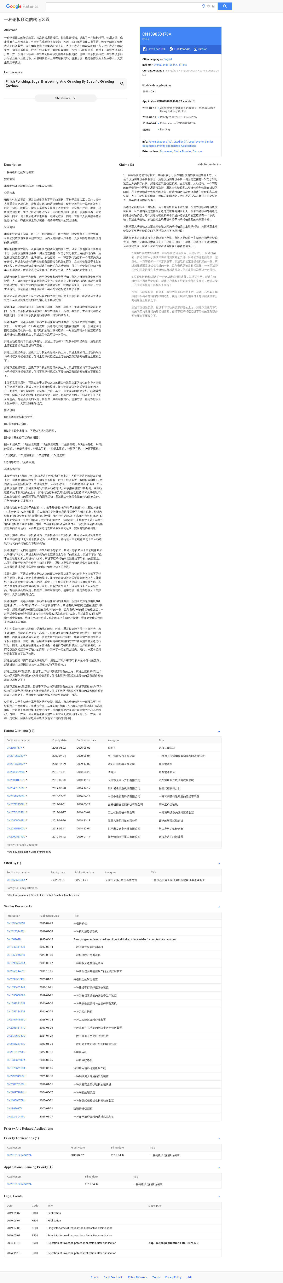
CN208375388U (16, 1084)
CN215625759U (16, 1043)
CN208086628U (16, 820)
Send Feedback (113, 1277)
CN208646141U (16, 1027)
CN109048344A (16, 987)
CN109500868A (16, 995)
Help (189, 1277)
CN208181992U (16, 828)
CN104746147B (16, 946)
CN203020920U (16, 771)
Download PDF (156, 49)
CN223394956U (16, 1076)
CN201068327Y (16, 755)
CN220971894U (16, 1092)
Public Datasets (137, 1277)
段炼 (165, 65)
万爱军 (158, 65)
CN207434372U (16, 812)
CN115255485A (16, 879)
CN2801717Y (15, 747)
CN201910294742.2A (19, 1155)
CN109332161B (16, 1003)
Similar (202, 49)
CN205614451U (16, 971)
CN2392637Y (14, 1108)
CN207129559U (16, 804)
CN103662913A (16, 1060)
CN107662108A (16, 1068)
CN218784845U (16, 1019)
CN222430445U (16, 1116)
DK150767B (14, 939)
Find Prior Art (182, 49)
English (168, 59)
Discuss (197, 151)
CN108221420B (16, 1011)
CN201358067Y (16, 763)
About (94, 1277)
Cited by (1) (180, 141)
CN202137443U (16, 931)
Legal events (196, 141)
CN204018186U (16, 788)
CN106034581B (16, 954)
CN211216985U (16, 1051)
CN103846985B (16, 923)
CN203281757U (16, 780)
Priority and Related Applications (176, 145)
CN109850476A (16, 963)
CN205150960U (16, 796)
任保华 (183, 65)
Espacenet (166, 151)
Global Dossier (182, 151)
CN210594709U (16, 1100)
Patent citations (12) (160, 141)
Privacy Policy (173, 1277)
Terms (156, 1277)
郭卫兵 (174, 65)
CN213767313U (16, 1035)
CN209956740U (16, 836)
